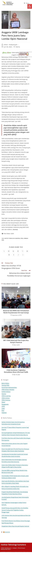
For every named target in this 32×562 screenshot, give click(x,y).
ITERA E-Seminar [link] (6, 400)
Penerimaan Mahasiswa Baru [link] (9, 387)
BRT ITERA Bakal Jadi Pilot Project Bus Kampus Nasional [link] (16, 341)
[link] (29, 6)
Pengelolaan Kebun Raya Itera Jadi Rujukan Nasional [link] (15, 526)
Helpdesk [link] (4, 412)
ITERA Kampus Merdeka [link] (8, 389)
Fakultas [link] (4, 394)
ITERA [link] (21, 238)
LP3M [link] (3, 408)
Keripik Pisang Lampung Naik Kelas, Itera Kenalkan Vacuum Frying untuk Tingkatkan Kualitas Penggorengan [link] (15, 510)
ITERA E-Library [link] (6, 398)
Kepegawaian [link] (5, 404)
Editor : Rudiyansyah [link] (10, 44)
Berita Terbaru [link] (5, 383)
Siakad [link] (3, 402)
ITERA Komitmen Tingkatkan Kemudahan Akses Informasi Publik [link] (16, 371)
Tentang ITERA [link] (5, 385)
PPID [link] (3, 410)
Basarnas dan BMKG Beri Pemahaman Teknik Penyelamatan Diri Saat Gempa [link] (16, 312)
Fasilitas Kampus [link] (6, 391)
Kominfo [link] (7, 532)
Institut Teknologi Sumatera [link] (12, 238)
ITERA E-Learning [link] (6, 396)
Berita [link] (18, 47)
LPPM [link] (3, 406)
